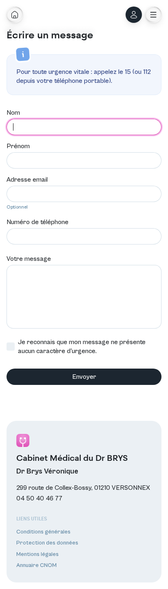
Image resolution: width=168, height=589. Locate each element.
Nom (13, 112)
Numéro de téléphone (38, 222)
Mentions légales (37, 554)
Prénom (18, 146)
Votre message (29, 258)
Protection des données (47, 543)
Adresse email (27, 179)
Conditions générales (43, 532)
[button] (153, 15)
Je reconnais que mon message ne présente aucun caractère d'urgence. (82, 346)
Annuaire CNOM (36, 565)
